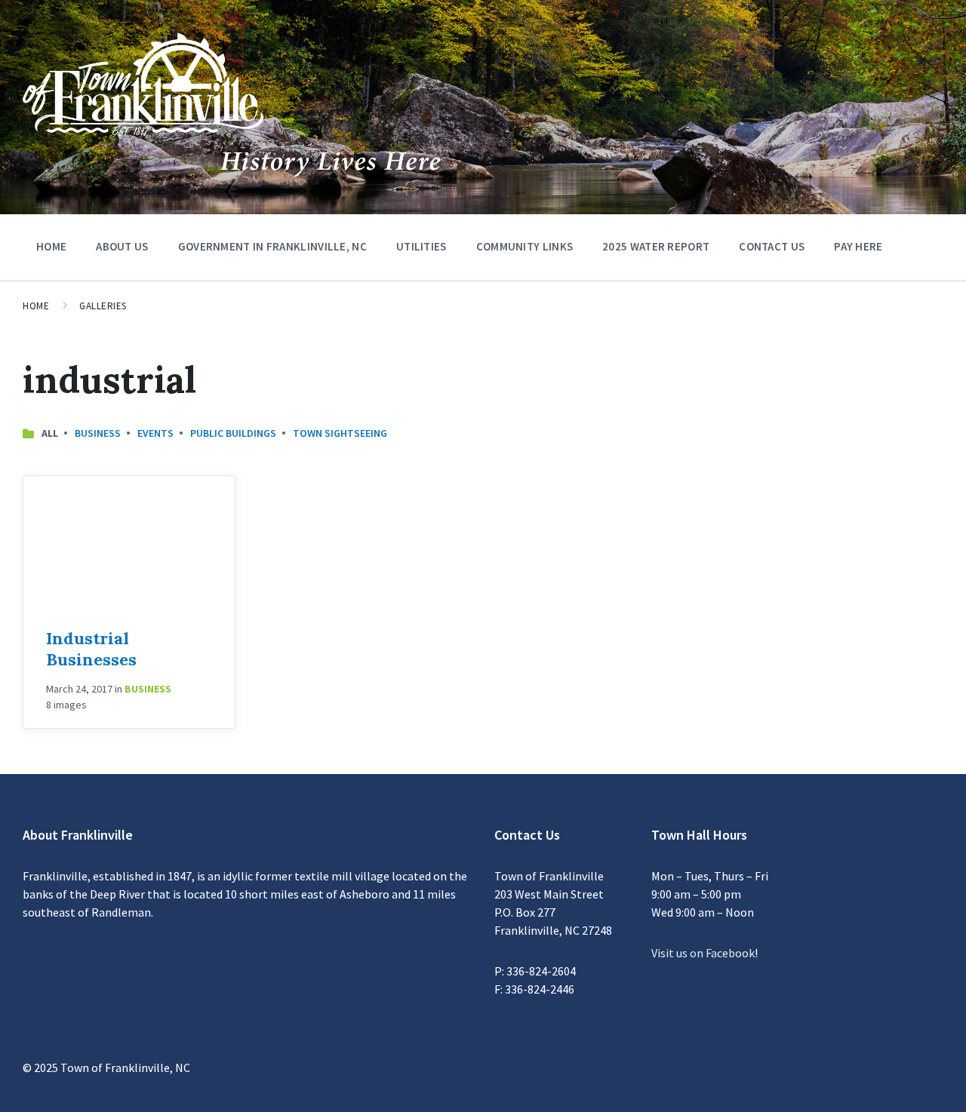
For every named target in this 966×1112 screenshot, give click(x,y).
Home (51, 246)
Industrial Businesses (91, 649)
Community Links (525, 246)
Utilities (421, 246)
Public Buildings (233, 433)
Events (155, 433)
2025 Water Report (655, 246)
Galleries (103, 306)
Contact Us (771, 246)
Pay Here (858, 246)
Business (98, 433)
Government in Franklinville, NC (272, 246)
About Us (122, 246)
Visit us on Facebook (703, 952)
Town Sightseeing (340, 433)
